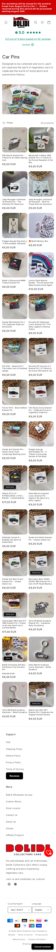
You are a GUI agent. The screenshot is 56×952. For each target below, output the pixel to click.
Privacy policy (41, 935)
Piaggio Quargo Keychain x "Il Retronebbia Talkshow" (14, 242)
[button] (6, 22)
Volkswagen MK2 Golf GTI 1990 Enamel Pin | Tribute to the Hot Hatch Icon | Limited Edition (14, 624)
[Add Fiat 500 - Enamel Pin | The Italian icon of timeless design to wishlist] (23, 342)
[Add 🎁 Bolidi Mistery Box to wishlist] (49, 217)
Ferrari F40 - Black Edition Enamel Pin (14, 409)
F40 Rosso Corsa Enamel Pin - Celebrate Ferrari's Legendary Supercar (40, 410)
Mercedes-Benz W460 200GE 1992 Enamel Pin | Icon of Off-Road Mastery (40, 581)
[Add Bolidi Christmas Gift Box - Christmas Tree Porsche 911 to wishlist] (23, 640)
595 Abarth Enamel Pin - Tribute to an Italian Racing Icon (14, 157)
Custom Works (13, 801)
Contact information (37, 939)
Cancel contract (42, 946)
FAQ (8, 742)
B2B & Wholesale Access (19, 795)
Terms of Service (15, 769)
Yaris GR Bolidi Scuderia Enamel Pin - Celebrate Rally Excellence (40, 623)
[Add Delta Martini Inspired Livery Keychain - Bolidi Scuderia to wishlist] (49, 640)
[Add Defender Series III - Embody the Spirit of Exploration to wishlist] (23, 513)
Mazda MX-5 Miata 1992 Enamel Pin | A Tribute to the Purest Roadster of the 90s (41, 159)
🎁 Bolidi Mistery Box (38, 241)
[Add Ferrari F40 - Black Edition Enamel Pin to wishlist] (23, 384)
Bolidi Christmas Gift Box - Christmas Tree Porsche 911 (14, 667)
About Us (11, 821)
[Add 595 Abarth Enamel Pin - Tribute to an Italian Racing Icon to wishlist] (23, 131)
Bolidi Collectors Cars (26, 931)
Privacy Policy (13, 762)
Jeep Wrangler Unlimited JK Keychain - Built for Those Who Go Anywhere (40, 201)
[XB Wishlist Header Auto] (42, 22)
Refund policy (19, 939)
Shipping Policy (14, 749)
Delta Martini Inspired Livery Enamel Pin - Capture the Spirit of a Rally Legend (39, 496)
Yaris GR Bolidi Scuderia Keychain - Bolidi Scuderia (14, 711)
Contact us (11, 815)
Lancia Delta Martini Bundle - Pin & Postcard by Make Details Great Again (41, 282)
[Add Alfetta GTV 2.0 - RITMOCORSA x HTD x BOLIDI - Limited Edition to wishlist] (23, 469)
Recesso (14, 775)
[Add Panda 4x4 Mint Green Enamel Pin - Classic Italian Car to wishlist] (23, 555)
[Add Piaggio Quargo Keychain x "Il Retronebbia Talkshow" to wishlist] (23, 217)
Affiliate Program (15, 835)
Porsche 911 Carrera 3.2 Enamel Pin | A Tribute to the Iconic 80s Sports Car (40, 368)
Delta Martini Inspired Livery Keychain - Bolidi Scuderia (40, 667)
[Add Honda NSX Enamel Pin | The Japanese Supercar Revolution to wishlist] (23, 298)
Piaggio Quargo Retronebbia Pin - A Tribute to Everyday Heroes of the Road (38, 452)
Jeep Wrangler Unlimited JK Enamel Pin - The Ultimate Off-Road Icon (13, 201)
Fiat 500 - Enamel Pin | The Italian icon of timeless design (14, 368)
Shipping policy (30, 944)
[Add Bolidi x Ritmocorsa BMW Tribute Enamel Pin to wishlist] (23, 256)
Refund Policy (13, 755)
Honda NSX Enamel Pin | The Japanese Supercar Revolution (13, 324)
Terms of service (25, 935)
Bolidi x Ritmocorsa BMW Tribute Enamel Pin (14, 281)
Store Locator (13, 808)
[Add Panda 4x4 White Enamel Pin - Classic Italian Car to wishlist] (49, 513)
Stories (9, 828)
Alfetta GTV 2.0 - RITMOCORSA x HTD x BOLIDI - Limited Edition (13, 495)
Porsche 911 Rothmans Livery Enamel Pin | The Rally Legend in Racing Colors (40, 325)
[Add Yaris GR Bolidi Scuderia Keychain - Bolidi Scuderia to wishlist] (23, 686)
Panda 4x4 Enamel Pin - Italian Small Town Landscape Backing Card (13, 451)
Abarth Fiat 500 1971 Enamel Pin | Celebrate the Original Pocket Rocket (41, 712)
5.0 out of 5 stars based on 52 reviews (28, 38)
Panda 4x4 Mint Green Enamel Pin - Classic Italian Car (12, 581)
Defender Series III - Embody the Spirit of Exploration (11, 539)
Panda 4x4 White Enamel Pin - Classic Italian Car (40, 538)
